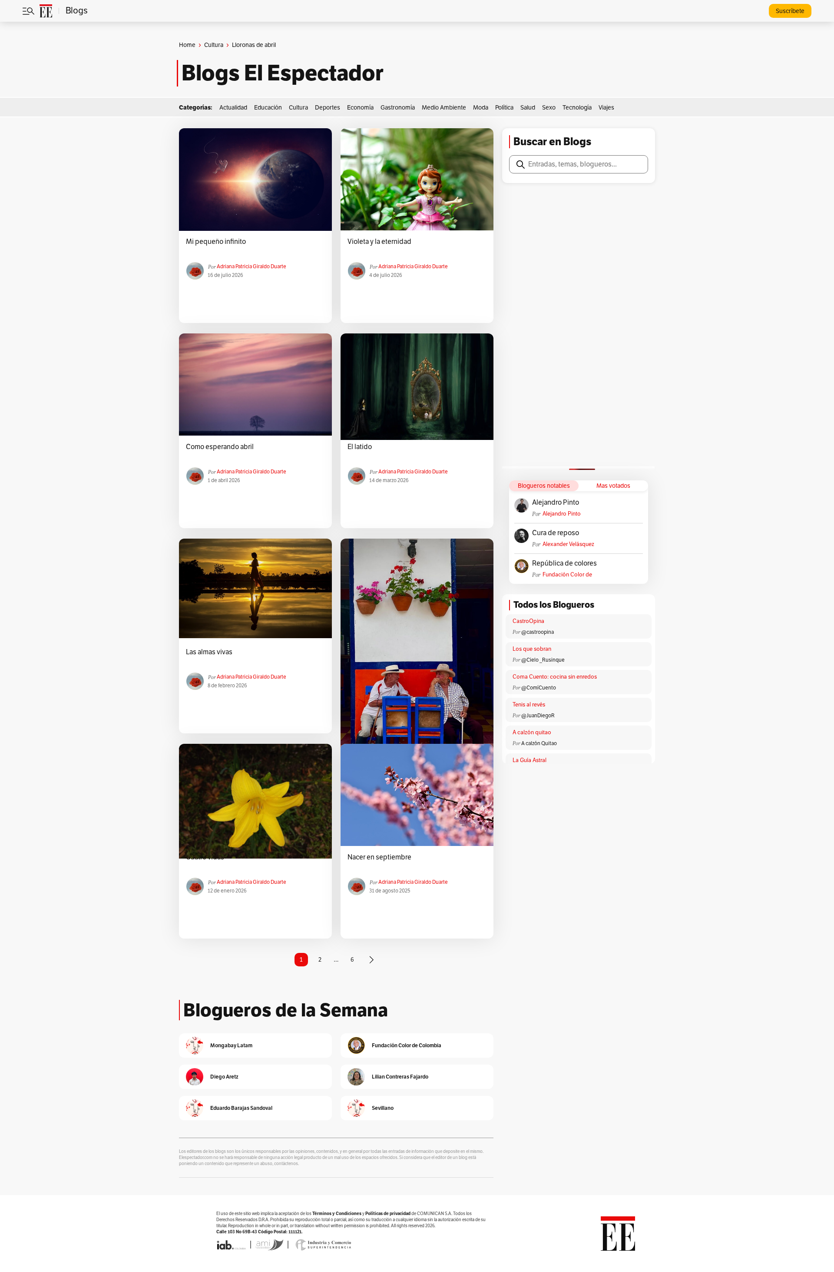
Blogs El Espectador (283, 73)
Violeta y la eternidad (379, 241)
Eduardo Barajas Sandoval (241, 1108)
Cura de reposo (555, 533)
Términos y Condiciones (336, 1213)
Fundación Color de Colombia (567, 575)
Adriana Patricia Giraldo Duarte (251, 266)
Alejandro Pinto (555, 502)
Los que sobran (532, 649)
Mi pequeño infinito (216, 241)
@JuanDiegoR (538, 716)
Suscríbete (790, 11)
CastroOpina (528, 621)
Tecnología (577, 107)
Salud (527, 107)
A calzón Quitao (539, 743)
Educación (268, 107)
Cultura (213, 45)
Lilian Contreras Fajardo (400, 1076)
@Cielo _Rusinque (543, 660)
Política (504, 107)
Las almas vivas (209, 652)
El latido (360, 447)
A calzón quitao (532, 732)
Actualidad (233, 107)
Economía (360, 107)
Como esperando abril (220, 447)
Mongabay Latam (231, 1045)
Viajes (606, 107)
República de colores (564, 563)
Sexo (549, 107)
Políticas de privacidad (387, 1213)
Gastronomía (398, 107)
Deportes (327, 107)
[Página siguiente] (371, 960)
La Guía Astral (529, 760)
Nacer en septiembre (379, 857)
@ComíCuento (538, 688)
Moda (480, 107)
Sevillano (383, 1108)
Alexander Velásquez (568, 544)
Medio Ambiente (444, 107)
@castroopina (537, 632)
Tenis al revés (529, 704)
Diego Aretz (224, 1076)
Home (187, 45)
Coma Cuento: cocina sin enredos (555, 676)
